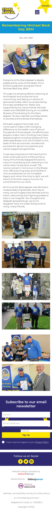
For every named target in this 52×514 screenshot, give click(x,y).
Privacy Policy (42, 442)
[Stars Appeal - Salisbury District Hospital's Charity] (11, 11)
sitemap (7, 493)
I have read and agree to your (27, 442)
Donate (45, 5)
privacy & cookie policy (38, 493)
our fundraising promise (26, 498)
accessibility (19, 493)
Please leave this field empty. (11, 431)
